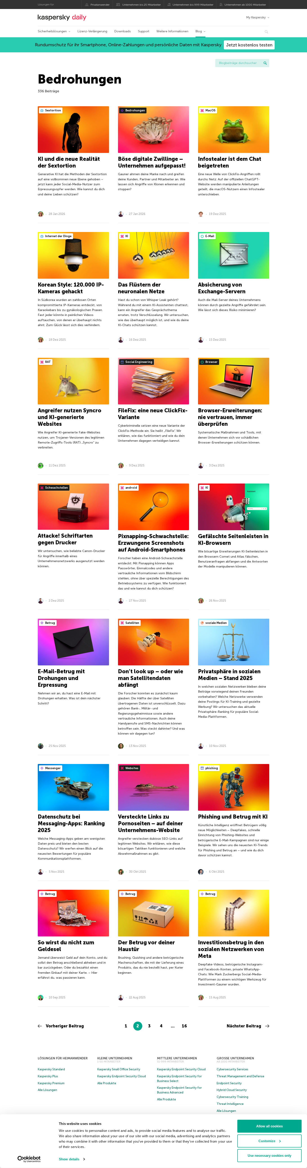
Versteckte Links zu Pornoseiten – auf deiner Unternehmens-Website (150, 823)
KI (126, 236)
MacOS (210, 110)
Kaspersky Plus (48, 1076)
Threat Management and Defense (240, 1076)
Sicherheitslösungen (52, 31)
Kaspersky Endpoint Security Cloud (121, 1076)
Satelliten (132, 623)
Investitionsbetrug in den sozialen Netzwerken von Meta (231, 949)
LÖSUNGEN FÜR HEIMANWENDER (63, 1058)
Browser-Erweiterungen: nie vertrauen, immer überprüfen (230, 417)
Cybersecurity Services (232, 1069)
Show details (69, 1159)
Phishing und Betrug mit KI (233, 816)
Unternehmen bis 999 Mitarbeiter (193, 4)
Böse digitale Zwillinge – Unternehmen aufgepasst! (152, 162)
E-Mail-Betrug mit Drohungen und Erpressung (61, 678)
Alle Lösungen (47, 1090)
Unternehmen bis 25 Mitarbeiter (141, 4)
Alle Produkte (106, 1083)
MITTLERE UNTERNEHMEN (177, 1058)
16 (184, 1026)
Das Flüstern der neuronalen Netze (141, 288)
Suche (265, 63)
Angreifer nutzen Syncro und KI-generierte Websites (69, 417)
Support (143, 31)
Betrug (49, 623)
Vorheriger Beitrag (64, 1026)
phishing (211, 768)
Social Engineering (138, 362)
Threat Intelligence (230, 1104)
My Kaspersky (256, 17)
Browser (211, 362)
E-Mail (209, 236)
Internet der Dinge (57, 236)
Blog (199, 31)
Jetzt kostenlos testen (249, 45)
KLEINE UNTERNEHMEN (114, 1058)
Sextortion (52, 110)
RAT (47, 362)
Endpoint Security (229, 1083)
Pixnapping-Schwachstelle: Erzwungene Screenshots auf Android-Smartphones (153, 543)
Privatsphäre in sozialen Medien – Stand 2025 (229, 674)
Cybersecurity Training (232, 1097)
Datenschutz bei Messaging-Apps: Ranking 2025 (71, 823)
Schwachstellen (56, 487)
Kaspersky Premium (51, 1083)
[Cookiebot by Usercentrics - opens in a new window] (29, 1159)
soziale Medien (216, 623)
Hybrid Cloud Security (232, 1090)
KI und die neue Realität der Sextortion (69, 162)
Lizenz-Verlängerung (92, 31)
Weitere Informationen (172, 31)
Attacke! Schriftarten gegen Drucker (65, 539)
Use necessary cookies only (269, 1155)
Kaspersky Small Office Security (118, 1069)
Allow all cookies (269, 1126)
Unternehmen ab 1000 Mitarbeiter (245, 4)
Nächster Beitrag (244, 1026)
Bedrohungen (135, 110)
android (131, 487)
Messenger (52, 768)
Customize (266, 1141)
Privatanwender (100, 4)
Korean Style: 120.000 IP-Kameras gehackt (71, 288)
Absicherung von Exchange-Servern (221, 288)
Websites (131, 768)
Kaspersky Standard (51, 1069)
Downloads (122, 31)
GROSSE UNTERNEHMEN (235, 1058)
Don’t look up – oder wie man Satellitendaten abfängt (150, 678)
